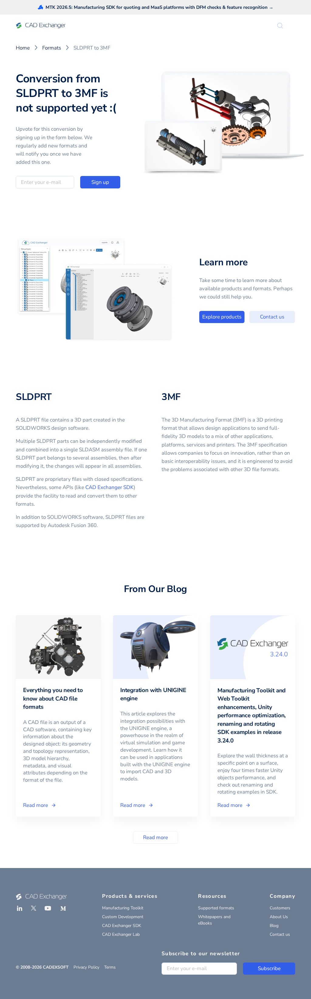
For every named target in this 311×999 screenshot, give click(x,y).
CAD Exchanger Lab (121, 934)
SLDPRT (34, 397)
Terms (110, 967)
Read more (155, 837)
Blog (274, 925)
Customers (280, 908)
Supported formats (216, 908)
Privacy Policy (86, 967)
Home (23, 47)
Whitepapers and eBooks (214, 920)
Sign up (100, 182)
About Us (279, 917)
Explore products (221, 316)
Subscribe (269, 968)
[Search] (280, 25)
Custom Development (122, 917)
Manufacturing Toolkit (122, 908)
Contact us (272, 316)
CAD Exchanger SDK (109, 487)
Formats (51, 47)
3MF (171, 397)
